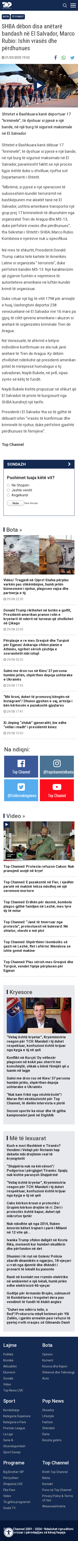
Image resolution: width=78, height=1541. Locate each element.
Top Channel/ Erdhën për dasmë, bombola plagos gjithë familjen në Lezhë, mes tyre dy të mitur (37, 906)
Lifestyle (48, 1416)
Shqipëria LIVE (13, 1484)
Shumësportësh (14, 1446)
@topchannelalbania (58, 772)
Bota (6, 16)
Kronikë (8, 1360)
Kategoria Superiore (17, 1416)
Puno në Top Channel (56, 1490)
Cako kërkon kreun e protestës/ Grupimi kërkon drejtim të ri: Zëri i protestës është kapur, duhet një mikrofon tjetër (34, 1209)
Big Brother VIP (13, 1472)
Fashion (47, 1422)
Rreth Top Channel (55, 1472)
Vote (15, 503)
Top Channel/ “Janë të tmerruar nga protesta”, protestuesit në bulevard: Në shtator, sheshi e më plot (35, 926)
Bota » (14, 530)
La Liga (8, 1434)
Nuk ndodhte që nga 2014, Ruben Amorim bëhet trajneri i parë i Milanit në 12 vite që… (37, 1228)
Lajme (10, 1345)
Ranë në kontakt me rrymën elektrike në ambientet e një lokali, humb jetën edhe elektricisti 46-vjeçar (37, 1281)
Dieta (45, 1434)
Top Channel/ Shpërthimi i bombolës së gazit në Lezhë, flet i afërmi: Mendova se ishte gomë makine (37, 946)
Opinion (47, 1354)
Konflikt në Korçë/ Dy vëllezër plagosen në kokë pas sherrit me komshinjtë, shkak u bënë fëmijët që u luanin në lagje (38, 1064)
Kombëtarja (11, 1410)
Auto (45, 1378)
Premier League (14, 1428)
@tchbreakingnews (22, 795)
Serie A (8, 1440)
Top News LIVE (13, 1390)
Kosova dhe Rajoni (54, 1366)
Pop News (53, 1401)
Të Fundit (18, 16)
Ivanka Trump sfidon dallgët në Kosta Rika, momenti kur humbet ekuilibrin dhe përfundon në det (37, 1244)
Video (7, 1384)
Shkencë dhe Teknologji (58, 1372)
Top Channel (21, 772)
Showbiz (48, 1410)
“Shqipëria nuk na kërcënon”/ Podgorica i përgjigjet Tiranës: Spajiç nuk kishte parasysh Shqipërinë (37, 1170)
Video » (15, 816)
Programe (13, 1462)
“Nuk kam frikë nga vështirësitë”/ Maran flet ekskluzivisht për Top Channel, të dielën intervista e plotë (36, 1099)
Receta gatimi (51, 1440)
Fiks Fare (9, 1490)
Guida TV (9, 1508)
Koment (47, 1360)
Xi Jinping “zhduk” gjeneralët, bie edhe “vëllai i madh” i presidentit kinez (35, 728)
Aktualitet (10, 1366)
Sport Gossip (12, 1452)
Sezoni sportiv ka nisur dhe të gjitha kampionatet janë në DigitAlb (36, 1113)
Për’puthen (10, 1478)
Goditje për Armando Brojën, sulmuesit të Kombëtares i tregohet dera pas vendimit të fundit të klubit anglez (38, 1297)
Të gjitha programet (16, 1502)
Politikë (8, 1354)
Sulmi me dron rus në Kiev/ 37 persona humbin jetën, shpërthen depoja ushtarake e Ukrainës (38, 678)
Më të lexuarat (28, 1138)
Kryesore (21, 992)
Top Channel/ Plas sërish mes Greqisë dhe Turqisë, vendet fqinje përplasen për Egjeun (38, 966)
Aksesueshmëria (53, 1506)
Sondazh (16, 464)
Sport (9, 1401)
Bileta (46, 1478)
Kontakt (47, 1484)
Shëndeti (48, 1428)
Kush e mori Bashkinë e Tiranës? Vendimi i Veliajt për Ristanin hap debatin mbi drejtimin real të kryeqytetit (34, 1152)
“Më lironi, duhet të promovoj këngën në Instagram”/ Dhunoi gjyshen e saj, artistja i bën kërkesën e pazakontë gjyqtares (37, 704)
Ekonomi (9, 1372)
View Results (31, 503)
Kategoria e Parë (14, 1422)
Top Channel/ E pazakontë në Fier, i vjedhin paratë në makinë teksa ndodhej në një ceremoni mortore (38, 886)
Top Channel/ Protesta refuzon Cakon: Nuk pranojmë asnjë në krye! (38, 868)
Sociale (8, 1378)
